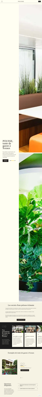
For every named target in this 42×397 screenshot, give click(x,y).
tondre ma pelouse (5, 160)
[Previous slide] (3, 326)
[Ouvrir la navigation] (2, 1)
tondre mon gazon (21, 319)
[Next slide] (5, 326)
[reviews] (12, 160)
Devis (39, 1)
